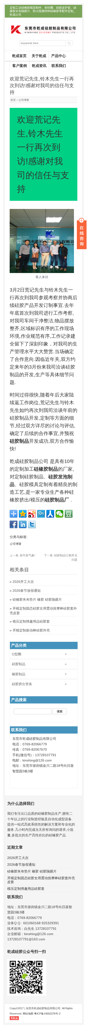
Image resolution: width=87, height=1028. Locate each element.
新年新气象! (22, 555)
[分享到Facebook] (13, 524)
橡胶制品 (18, 674)
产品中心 (58, 56)
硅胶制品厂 (57, 499)
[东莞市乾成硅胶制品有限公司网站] (43, 33)
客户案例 (19, 66)
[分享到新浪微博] (32, 514)
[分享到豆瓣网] (68, 514)
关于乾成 (39, 56)
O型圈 (16, 654)
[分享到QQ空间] (23, 514)
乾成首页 (19, 56)
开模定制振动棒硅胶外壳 (31, 630)
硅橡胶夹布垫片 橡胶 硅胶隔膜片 (37, 599)
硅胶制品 (18, 664)
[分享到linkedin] (23, 524)
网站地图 (28, 1013)
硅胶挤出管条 (22, 684)
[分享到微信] (59, 514)
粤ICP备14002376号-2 (47, 1013)
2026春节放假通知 (27, 590)
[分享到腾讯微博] (41, 514)
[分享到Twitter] (32, 524)
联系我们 (58, 66)
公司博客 (24, 99)
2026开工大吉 (23, 582)
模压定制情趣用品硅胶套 (31, 621)
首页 (13, 99)
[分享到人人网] (50, 514)
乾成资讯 (39, 66)
